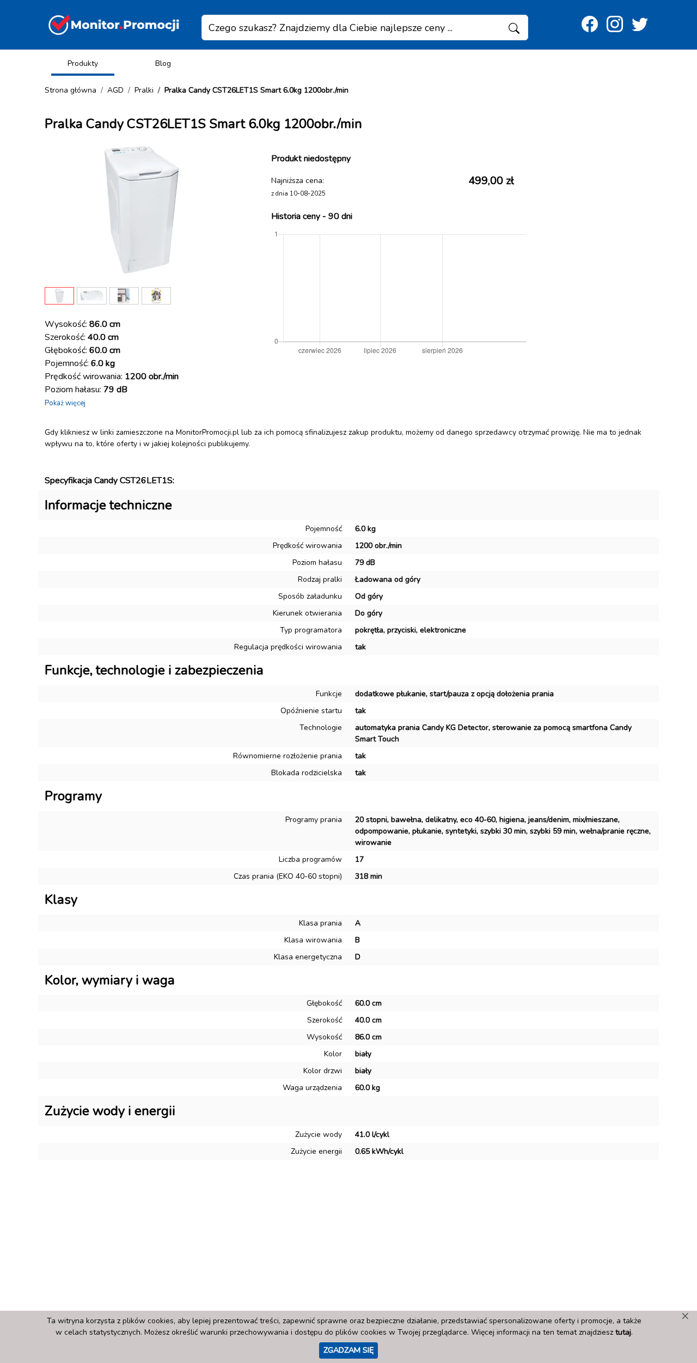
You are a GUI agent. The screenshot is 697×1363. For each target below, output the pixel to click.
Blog (163, 63)
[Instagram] (614, 24)
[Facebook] (589, 24)
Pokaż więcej (65, 403)
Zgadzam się (348, 1349)
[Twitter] (639, 24)
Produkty (83, 63)
